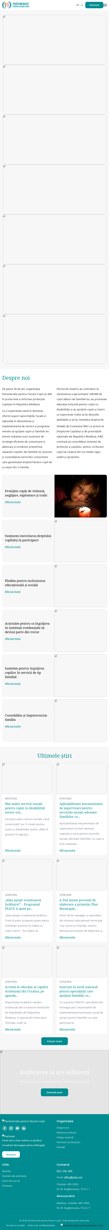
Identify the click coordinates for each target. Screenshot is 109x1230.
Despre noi (63, 1127)
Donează (94, 5)
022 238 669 (64, 1170)
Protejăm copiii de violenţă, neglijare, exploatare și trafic (26, 493)
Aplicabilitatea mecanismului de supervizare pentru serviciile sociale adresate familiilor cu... (81, 810)
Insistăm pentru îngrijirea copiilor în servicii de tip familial (24, 672)
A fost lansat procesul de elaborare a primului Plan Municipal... (78, 904)
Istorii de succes (11, 1180)
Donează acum (54, 1092)
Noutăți (6, 1171)
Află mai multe (13, 502)
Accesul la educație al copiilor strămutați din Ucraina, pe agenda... (26, 991)
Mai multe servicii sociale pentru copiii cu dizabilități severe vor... (25, 808)
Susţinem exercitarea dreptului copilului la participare (28, 538)
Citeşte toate (54, 1041)
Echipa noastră (65, 1137)
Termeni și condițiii (15, 1225)
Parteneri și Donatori (68, 1142)
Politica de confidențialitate (41, 1225)
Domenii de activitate (14, 1176)
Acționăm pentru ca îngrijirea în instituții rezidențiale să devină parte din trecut (27, 627)
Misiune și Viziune (66, 1132)
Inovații (61, 1147)
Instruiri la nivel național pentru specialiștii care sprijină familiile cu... (78, 991)
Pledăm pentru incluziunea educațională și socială (25, 582)
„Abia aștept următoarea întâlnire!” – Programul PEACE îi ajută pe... (23, 904)
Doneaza (7, 1185)
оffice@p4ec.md (73, 1177)
